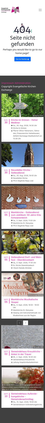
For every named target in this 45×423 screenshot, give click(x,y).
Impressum (7, 83)
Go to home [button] (21, 59)
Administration (23, 83)
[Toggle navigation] (40, 10)
